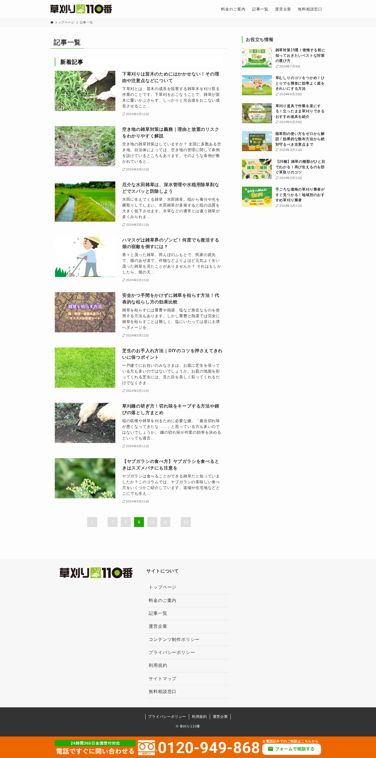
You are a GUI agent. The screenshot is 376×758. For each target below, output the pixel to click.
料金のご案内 (162, 600)
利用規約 (158, 665)
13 (186, 522)
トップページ (162, 587)
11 (165, 522)
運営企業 (158, 626)
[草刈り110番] (81, 8)
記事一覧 (158, 613)
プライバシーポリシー (172, 652)
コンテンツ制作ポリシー (174, 639)
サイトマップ (162, 678)
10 (152, 522)
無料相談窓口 (162, 691)
